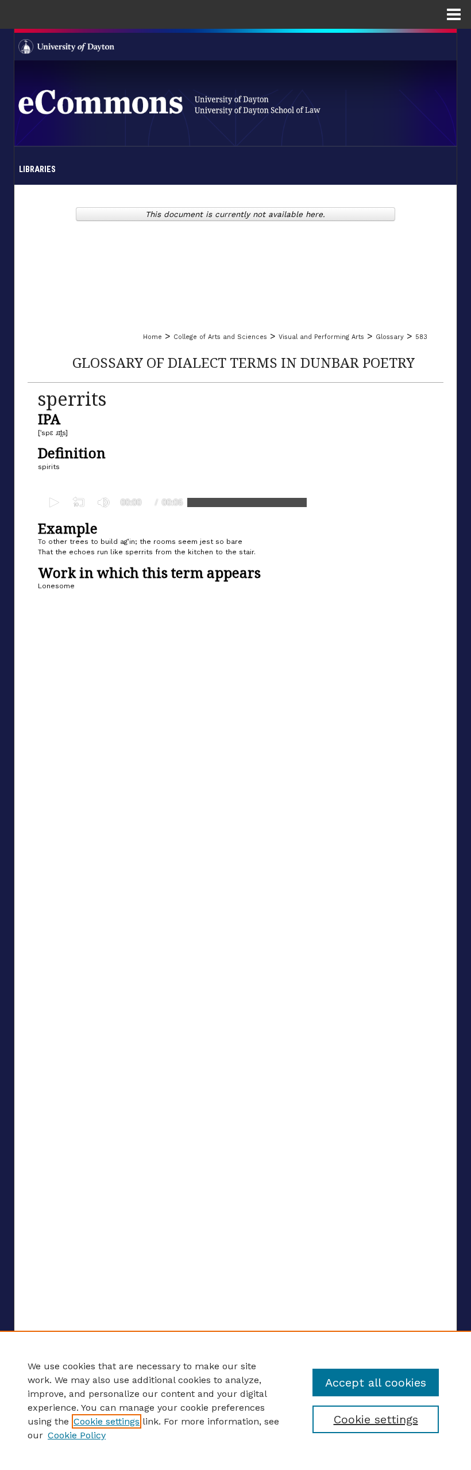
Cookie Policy (77, 1435)
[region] (235, 1400)
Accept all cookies (375, 1382)
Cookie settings (107, 1421)
